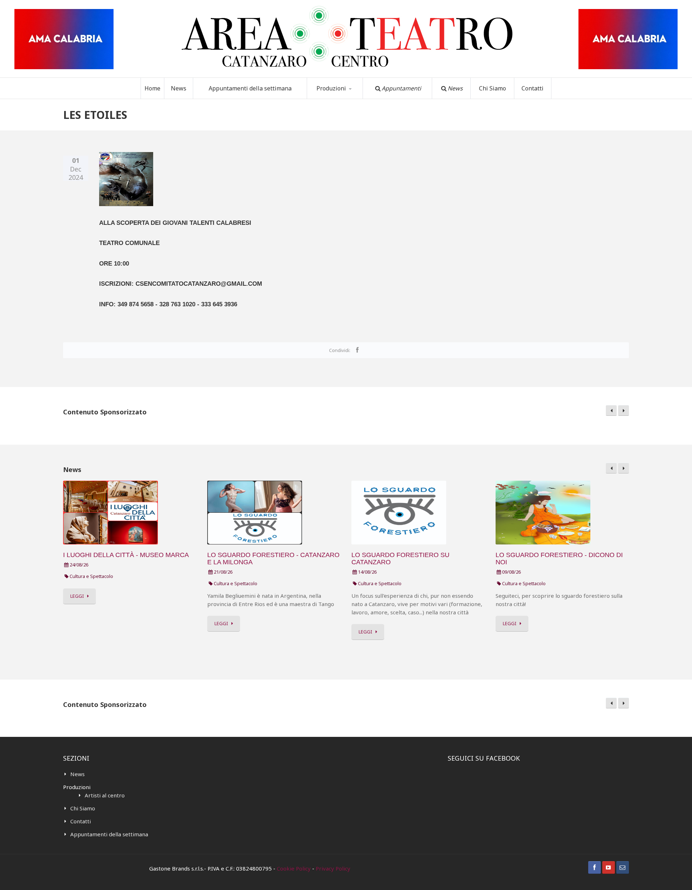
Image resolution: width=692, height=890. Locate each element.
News (178, 88)
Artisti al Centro (338, 98)
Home (152, 88)
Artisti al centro (105, 795)
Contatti (533, 88)
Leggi (77, 596)
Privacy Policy (333, 868)
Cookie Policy (294, 868)
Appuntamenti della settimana (250, 88)
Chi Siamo (492, 88)
